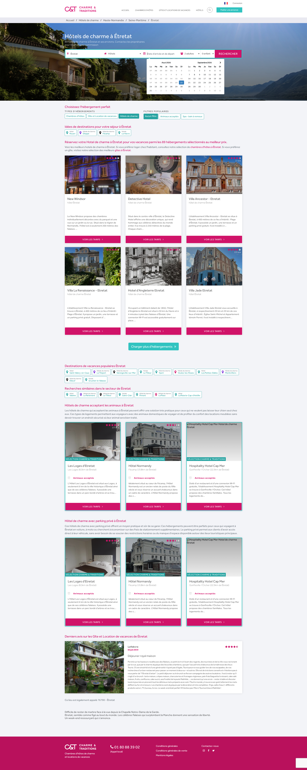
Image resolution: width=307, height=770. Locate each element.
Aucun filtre (151, 116)
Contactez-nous (210, 746)
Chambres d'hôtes (144, 10)
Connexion (237, 3)
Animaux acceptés (169, 116)
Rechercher (228, 53)
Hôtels (199, 10)
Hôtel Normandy (140, 466)
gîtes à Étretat (123, 150)
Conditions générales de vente (171, 750)
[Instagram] (203, 750)
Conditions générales (167, 746)
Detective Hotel (139, 199)
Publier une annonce (229, 10)
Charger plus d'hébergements (152, 346)
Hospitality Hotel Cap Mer (207, 466)
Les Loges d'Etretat (81, 466)
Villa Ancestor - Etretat (204, 199)
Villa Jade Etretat (200, 290)
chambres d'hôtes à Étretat (205, 147)
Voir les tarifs (92, 239)
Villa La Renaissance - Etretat (87, 290)
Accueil (125, 10)
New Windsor (76, 199)
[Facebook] (209, 750)
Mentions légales (164, 755)
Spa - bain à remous (192, 116)
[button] (226, 3)
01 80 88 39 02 (127, 747)
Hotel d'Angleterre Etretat (146, 290)
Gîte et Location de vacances (102, 116)
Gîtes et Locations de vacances (174, 10)
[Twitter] (213, 750)
